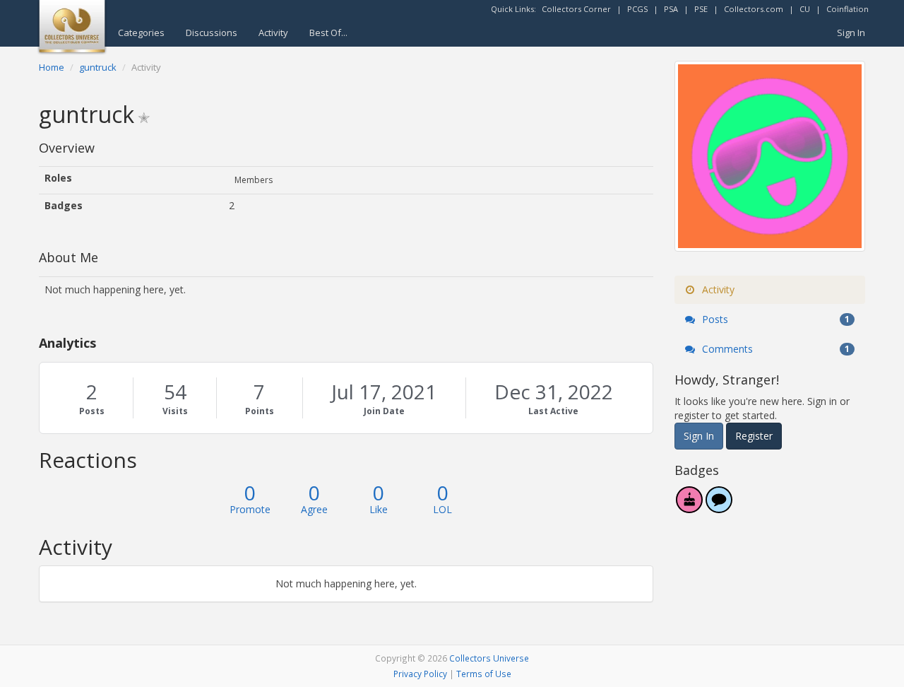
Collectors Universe (489, 658)
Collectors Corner (576, 9)
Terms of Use (483, 673)
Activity (273, 32)
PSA (671, 9)
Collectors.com (753, 9)
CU (804, 9)
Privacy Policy (420, 673)
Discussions (211, 32)
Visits (175, 411)
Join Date (384, 411)
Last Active (553, 411)
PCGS (637, 9)
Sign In (851, 32)
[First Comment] (719, 507)
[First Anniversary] (689, 507)
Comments (774, 349)
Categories (141, 32)
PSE (701, 9)
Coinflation (847, 9)
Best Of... (328, 32)
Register (754, 435)
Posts (92, 411)
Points (259, 411)
